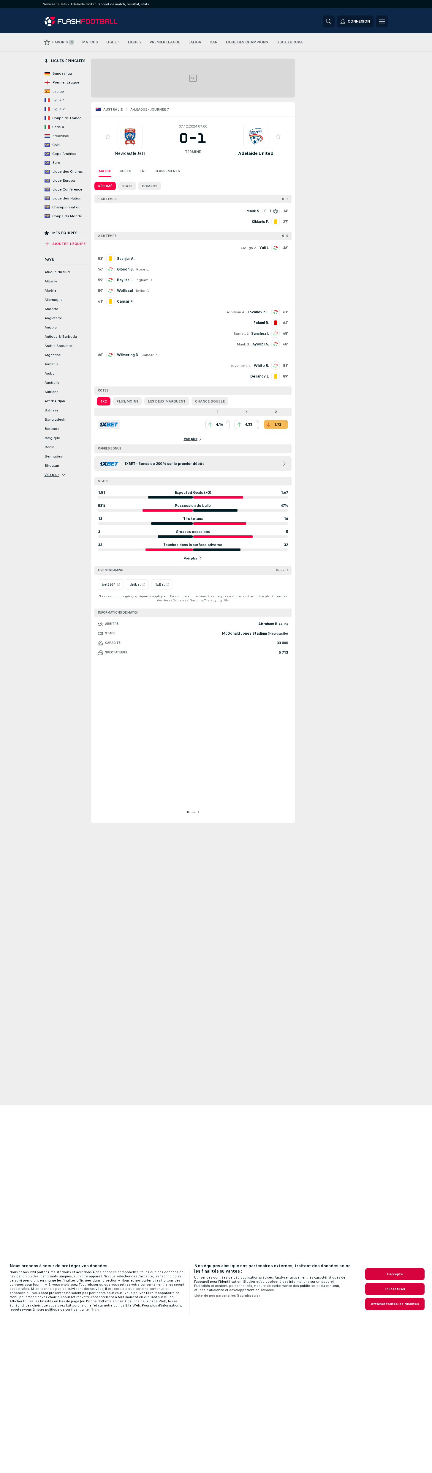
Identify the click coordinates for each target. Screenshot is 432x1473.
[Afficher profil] (130, 136)
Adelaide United (255, 153)
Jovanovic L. (258, 312)
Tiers (95, 1309)
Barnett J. (241, 333)
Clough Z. (249, 248)
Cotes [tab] (125, 171)
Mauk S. (243, 344)
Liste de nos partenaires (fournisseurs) (227, 1295)
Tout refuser (394, 1289)
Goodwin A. (235, 312)
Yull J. (264, 248)
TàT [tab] (143, 171)
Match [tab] (105, 171)
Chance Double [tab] (210, 401)
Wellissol (125, 290)
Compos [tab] (149, 186)
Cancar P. (150, 355)
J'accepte (395, 1274)
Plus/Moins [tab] (127, 401)
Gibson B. (125, 269)
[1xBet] (109, 424)
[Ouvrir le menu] (382, 21)
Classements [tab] (167, 171)
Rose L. (142, 269)
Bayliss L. (125, 280)
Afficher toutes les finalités (395, 1304)
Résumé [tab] (105, 186)
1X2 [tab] (103, 401)
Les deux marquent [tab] (167, 401)
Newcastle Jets (130, 153)
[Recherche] (329, 21)
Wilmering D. (128, 355)
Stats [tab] (127, 186)
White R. (261, 365)
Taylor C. (142, 290)
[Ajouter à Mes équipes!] (108, 136)
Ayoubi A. (260, 344)
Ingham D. (144, 280)
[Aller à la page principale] (85, 21)
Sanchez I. (260, 333)
